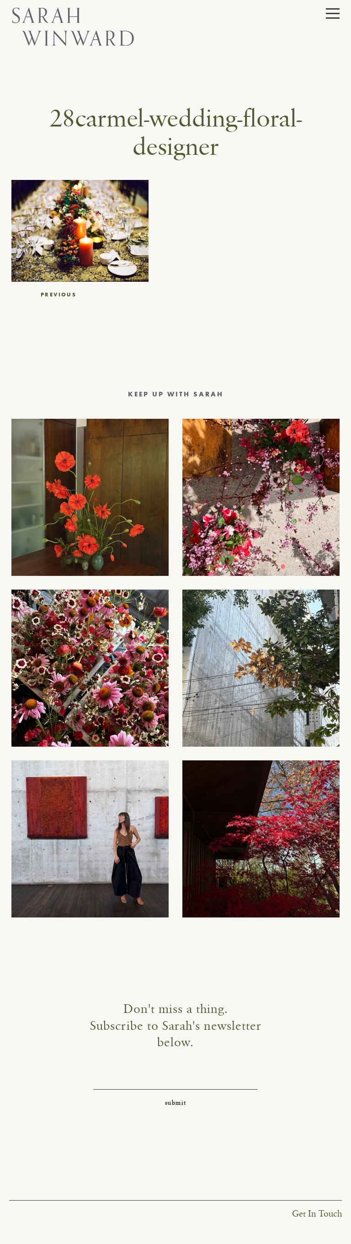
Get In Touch (317, 1214)
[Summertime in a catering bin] (90, 668)
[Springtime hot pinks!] (261, 497)
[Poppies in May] (90, 497)
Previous (58, 294)
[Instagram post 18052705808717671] (261, 668)
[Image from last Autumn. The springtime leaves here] (261, 838)
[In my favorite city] (90, 838)
